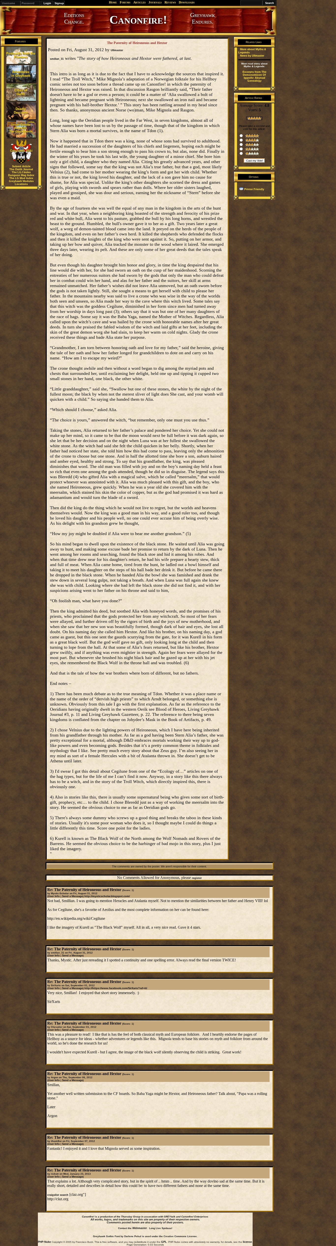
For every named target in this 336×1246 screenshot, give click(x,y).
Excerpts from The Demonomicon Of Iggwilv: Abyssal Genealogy (254, 76)
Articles (139, 2)
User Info (54, 896)
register (197, 878)
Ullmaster (117, 50)
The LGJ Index (21, 172)
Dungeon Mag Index (21, 175)
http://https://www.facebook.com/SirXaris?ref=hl (115, 988)
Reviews (170, 2)
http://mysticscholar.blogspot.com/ (107, 896)
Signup (59, 3)
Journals (155, 2)
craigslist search (57, 1194)
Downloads (187, 2)
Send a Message (72, 896)
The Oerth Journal (21, 169)
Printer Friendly (254, 189)
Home (113, 2)
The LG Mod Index (21, 178)
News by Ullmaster (252, 55)
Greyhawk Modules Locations (21, 182)
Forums (125, 2)
